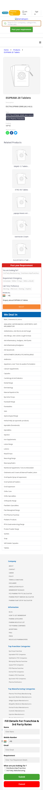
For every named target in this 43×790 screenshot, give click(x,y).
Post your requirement (21, 29)
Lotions (6, 449)
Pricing (5, 13)
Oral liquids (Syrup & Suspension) (15, 477)
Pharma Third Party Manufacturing (20, 693)
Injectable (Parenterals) (11, 425)
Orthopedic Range (10, 501)
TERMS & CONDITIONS (16, 580)
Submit (22, 777)
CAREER (11, 573)
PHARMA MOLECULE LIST (17, 622)
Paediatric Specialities (11, 505)
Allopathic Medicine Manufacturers (20, 704)
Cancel (22, 784)
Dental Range (8, 383)
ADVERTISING (13, 629)
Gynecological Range (11, 416)
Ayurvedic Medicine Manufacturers (20, 697)
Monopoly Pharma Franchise (18, 661)
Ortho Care (8, 491)
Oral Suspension (9, 487)
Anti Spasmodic (9, 350)
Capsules (7, 373)
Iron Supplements (10, 439)
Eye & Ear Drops (9, 397)
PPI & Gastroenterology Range (14, 524)
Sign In (36, 12)
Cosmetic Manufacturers (17, 711)
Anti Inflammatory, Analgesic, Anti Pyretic (17, 340)
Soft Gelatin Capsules (11, 543)
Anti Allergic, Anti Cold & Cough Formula (17, 336)
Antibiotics (7, 359)
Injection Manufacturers (16, 714)
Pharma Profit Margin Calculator (21, 597)
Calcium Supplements (11, 369)
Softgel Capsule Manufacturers (18, 700)
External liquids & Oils (11, 392)
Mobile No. (6, 293)
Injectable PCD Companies (17, 654)
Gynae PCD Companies (16, 665)
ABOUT (11, 566)
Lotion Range (8, 444)
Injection (7, 435)
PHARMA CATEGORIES (16, 619)
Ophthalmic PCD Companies (18, 658)
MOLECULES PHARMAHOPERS (18, 639)
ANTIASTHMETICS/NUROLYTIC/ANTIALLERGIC (19, 355)
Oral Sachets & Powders (12, 482)
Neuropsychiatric (10, 463)
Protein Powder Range (11, 529)
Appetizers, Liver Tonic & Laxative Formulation (19, 364)
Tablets (6, 548)
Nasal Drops (8, 454)
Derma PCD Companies (16, 672)
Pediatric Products (10, 520)
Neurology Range (10, 458)
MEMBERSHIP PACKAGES (16, 590)
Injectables (7, 430)
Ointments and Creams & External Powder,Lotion (20, 472)
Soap (5, 538)
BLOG (11, 612)
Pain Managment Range (12, 510)
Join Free (25, 12)
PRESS (11, 636)
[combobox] (21, 23)
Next (21, 307)
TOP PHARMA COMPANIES (17, 626)
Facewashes (8, 406)
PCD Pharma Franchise (11, 515)
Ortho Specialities (10, 496)
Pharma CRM (12, 12)
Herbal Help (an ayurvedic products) (16, 421)
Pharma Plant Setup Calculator (20, 600)
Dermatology (8, 388)
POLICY (11, 576)
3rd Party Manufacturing (15, 770)
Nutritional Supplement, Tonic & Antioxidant (19, 468)
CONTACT (12, 569)
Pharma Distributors (15, 682)
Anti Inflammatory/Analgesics (14, 345)
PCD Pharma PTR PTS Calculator (20, 593)
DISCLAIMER (12, 583)
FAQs (10, 632)
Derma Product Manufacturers (19, 707)
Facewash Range (9, 402)
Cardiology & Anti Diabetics (13, 378)
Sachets (6, 534)
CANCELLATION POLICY (16, 587)
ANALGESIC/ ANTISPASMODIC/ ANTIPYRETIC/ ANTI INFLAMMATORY (20, 325)
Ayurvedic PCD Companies (17, 679)
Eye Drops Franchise (15, 651)
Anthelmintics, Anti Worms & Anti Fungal (17, 331)
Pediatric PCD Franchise (16, 675)
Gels (5, 411)
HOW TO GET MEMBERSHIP (17, 615)
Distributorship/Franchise (16, 768)
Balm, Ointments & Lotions (13, 319)
